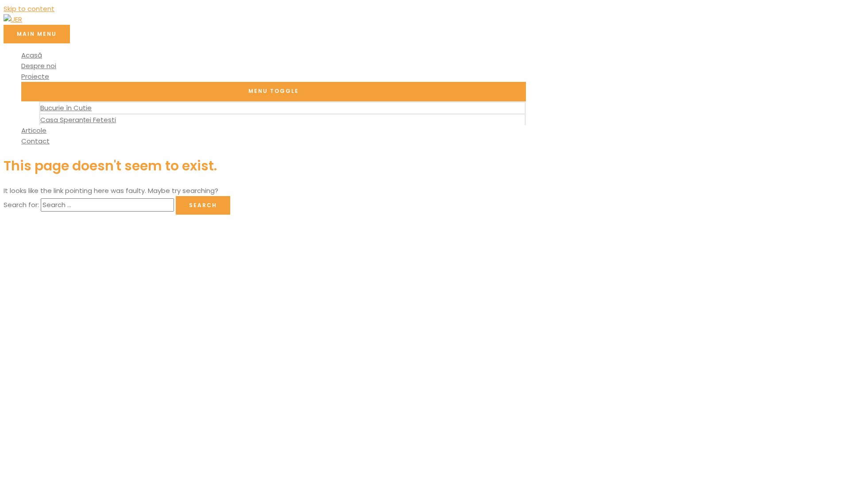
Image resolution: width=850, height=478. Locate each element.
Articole (33, 130)
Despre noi (38, 65)
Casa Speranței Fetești (78, 119)
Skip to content (29, 8)
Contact (35, 141)
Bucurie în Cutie (66, 107)
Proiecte (35, 76)
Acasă (31, 55)
